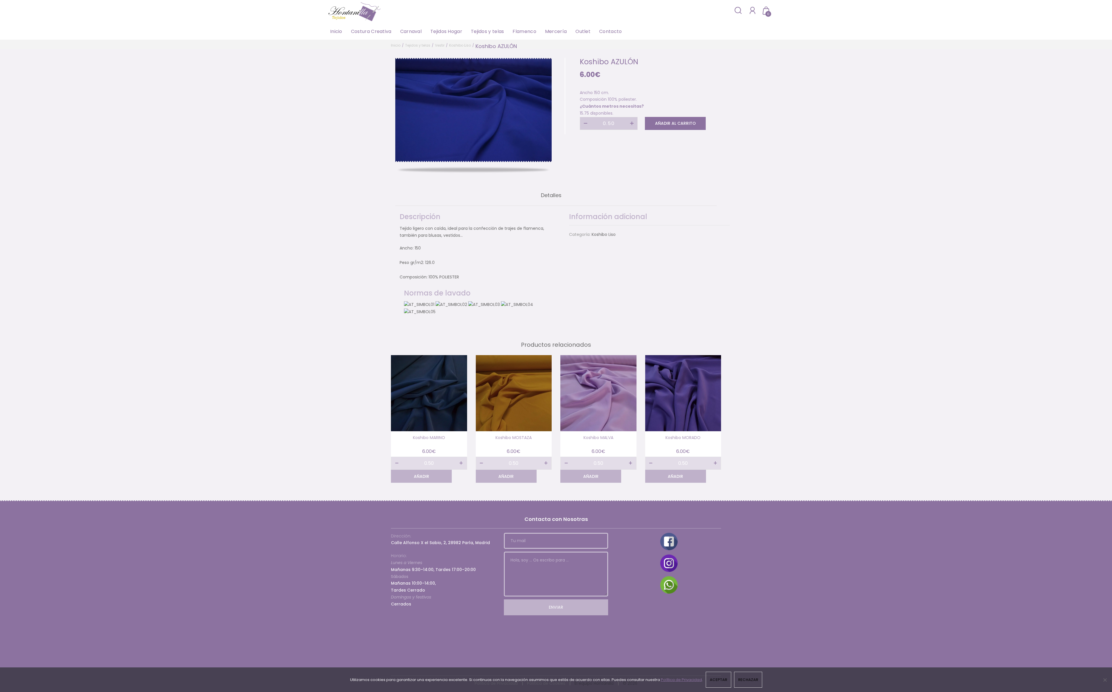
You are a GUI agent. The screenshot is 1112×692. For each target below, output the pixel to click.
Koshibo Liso (460, 45)
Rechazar (748, 679)
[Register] (752, 10)
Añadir (421, 476)
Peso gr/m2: (412, 262)
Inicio (336, 31)
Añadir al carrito (675, 123)
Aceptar (718, 679)
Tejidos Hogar (446, 31)
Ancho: (407, 248)
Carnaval (411, 31)
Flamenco (524, 31)
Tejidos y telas (487, 31)
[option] (473, 110)
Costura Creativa (371, 31)
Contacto (610, 31)
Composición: (413, 277)
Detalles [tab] (551, 195)
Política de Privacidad (681, 679)
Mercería (556, 31)
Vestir (440, 45)
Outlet (582, 31)
